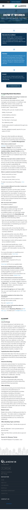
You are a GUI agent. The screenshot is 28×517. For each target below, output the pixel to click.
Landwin (3, 146)
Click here (15, 254)
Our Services (4, 485)
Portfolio (4, 488)
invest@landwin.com (20, 310)
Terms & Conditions (6, 472)
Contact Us (4, 493)
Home (3, 18)
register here (17, 275)
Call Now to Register (16, 1)
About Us (3, 482)
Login (8, 1)
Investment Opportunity (12, 18)
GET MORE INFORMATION (14, 86)
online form (9, 503)
